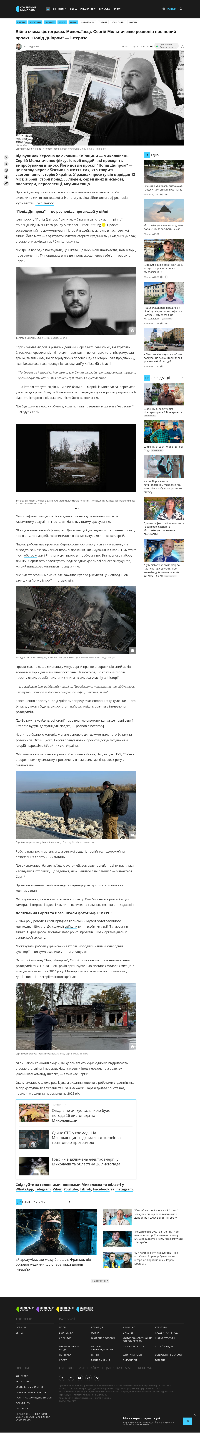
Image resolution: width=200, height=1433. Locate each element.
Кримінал (129, 1327)
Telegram (43, 1189)
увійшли (71, 926)
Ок (187, 1421)
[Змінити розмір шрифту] (182, 46)
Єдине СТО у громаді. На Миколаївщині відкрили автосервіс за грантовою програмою (86, 1137)
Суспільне (101, 1394)
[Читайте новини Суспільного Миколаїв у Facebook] (62, 1378)
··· (152, 9)
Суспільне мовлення (29, 1386)
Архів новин (23, 1381)
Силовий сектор (134, 1346)
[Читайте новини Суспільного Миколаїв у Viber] (88, 1378)
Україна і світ (87, 9)
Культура (104, 9)
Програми (22, 1408)
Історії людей (118, 22)
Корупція (97, 1327)
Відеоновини (131, 1360)
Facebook (101, 1189)
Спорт (117, 9)
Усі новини (59, 9)
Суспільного (44, 203)
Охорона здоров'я (103, 1338)
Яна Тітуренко (31, 46)
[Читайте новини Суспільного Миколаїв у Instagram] (71, 1378)
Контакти (22, 1376)
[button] (6, 157)
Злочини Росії (132, 1354)
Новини (21, 1327)
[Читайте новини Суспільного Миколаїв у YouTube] (80, 1378)
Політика (65, 1354)
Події (62, 1327)
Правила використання (31, 1392)
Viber (57, 1189)
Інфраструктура (165, 1338)
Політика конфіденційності (34, 1397)
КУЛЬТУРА (50, 22)
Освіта (95, 1332)
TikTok (85, 1189)
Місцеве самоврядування (102, 1348)
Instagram (124, 1189)
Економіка (66, 1332)
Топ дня (103, 22)
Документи (23, 1403)
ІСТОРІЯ (62, 22)
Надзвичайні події (167, 1332)
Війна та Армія (88, 22)
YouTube (71, 1189)
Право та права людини (69, 1348)
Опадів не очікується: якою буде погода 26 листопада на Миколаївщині (81, 1115)
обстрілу (30, 555)
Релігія (95, 1354)
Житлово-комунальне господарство (137, 1340)
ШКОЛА (73, 22)
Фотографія (35, 22)
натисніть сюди (102, 1397)
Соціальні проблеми (168, 1354)
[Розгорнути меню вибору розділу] (48, 9)
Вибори (128, 1332)
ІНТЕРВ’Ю (21, 22)
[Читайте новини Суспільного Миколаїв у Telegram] (97, 1378)
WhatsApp (24, 1189)
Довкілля (65, 1338)
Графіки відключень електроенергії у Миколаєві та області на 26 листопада (86, 1162)
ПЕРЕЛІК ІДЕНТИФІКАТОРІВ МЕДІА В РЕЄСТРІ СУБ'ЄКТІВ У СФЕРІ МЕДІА (33, 1416)
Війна (73, 9)
